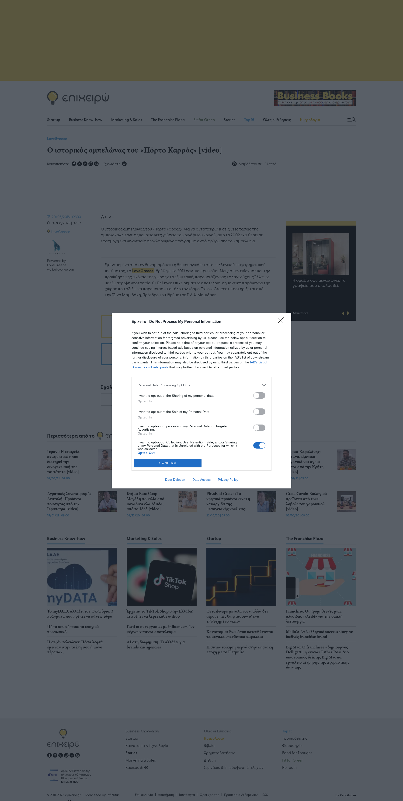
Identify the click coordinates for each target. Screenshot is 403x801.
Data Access (201, 479)
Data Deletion (175, 479)
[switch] (259, 395)
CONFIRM (168, 463)
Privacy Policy (228, 479)
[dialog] (201, 400)
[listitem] (201, 385)
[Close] (282, 321)
